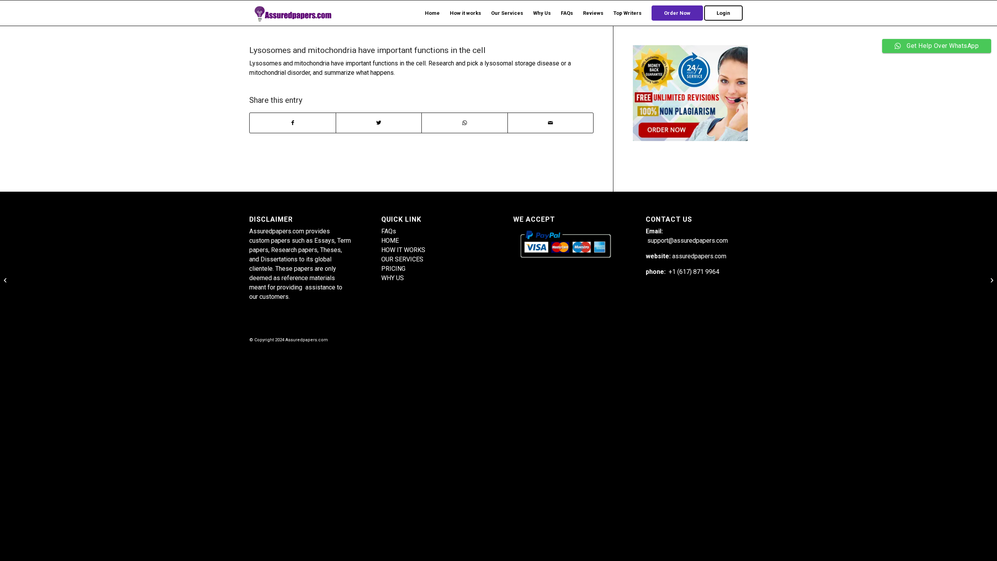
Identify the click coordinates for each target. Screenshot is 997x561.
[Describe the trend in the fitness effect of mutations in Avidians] (6, 280)
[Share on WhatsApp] (464, 123)
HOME (390, 240)
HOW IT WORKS (403, 250)
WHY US (392, 278)
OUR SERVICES (402, 259)
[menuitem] (432, 13)
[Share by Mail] (551, 123)
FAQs (388, 231)
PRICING (393, 268)
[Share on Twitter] (379, 123)
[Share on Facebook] (293, 123)
